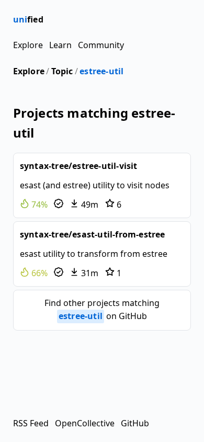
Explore (28, 45)
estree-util (101, 71)
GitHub (135, 423)
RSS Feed (31, 423)
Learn (60, 45)
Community (101, 45)
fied (28, 19)
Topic (62, 71)
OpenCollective (85, 423)
